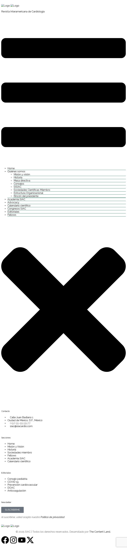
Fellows (11, 214)
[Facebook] (5, 540)
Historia (18, 177)
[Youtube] (22, 540)
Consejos (19, 183)
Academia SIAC (16, 199)
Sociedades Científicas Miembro (32, 189)
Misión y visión (22, 174)
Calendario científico (19, 205)
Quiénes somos (16, 171)
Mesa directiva (22, 180)
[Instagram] (13, 540)
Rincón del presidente (26, 196)
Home (11, 168)
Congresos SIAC (16, 208)
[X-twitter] (30, 540)
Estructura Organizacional (28, 193)
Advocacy (13, 202)
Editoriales (13, 211)
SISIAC (17, 186)
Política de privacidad (53, 517)
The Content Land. (100, 531)
